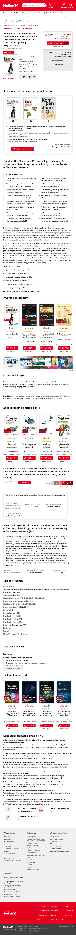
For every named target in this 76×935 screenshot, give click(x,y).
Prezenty (7, 851)
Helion (31, 62)
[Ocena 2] (27, 64)
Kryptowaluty (15, 634)
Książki (13, 13)
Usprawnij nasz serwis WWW (35, 855)
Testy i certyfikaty (9, 853)
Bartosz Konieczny (29, 451)
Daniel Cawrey (20, 130)
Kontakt (29, 867)
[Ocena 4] (32, 64)
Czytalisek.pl (68, 915)
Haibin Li (65, 719)
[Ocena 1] (25, 64)
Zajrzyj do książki (8, 78)
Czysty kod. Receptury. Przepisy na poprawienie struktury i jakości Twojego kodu (12, 447)
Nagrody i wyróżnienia (56, 848)
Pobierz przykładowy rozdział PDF (14, 625)
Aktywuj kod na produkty (11, 848)
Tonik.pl (70, 926)
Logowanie (7, 836)
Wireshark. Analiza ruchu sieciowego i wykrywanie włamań (29, 713)
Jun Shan (59, 719)
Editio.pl (67, 906)
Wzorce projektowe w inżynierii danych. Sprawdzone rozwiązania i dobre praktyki (29, 447)
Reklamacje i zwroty (33, 869)
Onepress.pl (42, 906)
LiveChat (29, 864)
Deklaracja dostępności (33, 848)
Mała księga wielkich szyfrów (64, 335)
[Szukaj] (44, 5)
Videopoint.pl (43, 915)
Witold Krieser (46, 719)
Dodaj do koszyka (23, 149)
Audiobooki (34, 13)
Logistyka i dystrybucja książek (13, 896)
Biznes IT (6, 634)
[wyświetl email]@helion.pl (39, 928)
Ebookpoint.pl (69, 910)
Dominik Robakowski (64, 339)
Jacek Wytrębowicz (33, 141)
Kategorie (6, 13)
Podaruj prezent (34, 21)
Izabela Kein (12, 719)
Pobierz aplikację (11, 21)
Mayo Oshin (42, 451)
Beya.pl (53, 915)
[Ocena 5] (34, 64)
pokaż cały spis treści (14, 668)
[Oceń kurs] (10, 482)
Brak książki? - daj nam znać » (28, 817)
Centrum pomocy (32, 836)
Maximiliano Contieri (12, 451)
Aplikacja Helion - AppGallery (12, 860)
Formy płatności (31, 852)
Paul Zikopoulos (68, 451)
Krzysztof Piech (13, 141)
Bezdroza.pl (54, 910)
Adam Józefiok (29, 719)
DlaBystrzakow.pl (44, 910)
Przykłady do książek (56, 846)
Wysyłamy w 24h (58, 46)
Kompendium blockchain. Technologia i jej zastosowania (28, 139)
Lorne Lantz (29, 57)
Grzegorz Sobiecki (22, 141)
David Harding (25, 136)
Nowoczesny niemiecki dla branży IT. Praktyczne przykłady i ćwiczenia (12, 714)
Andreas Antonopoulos (15, 136)
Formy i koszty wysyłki (33, 850)
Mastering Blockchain (12, 334)
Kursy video (24, 15)
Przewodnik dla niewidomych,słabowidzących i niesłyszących (36, 839)
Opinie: (28, 66)
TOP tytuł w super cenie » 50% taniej (17, 29)
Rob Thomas (60, 451)
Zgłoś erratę (7, 628)
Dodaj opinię (24, 482)
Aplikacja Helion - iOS (10, 858)
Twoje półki (7, 846)
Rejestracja (7, 839)
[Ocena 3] (29, 64)
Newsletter (30, 860)
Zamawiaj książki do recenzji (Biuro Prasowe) (12, 886)
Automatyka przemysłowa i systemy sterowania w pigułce (46, 714)
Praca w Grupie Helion (10, 894)
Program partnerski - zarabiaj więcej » (27, 809)
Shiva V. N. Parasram (46, 341)
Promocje (42, 13)
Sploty (41, 919)
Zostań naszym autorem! (57, 839)
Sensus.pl (54, 906)
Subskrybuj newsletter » (60, 809)
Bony (22, 21)
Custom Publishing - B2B (11, 892)
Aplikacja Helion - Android (11, 856)
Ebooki (18, 13)
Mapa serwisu (31, 862)
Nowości (49, 13)
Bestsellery (56, 13)
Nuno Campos (50, 451)
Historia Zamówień (9, 841)
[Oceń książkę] (30, 64)
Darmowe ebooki (64, 15)
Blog (28, 857)
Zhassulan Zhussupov (29, 341)
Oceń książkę (54, 841)
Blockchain (24, 634)
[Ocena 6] (36, 64)
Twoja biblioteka (8, 844)
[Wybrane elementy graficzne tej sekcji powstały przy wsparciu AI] (72, 370)
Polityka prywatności (33, 845)
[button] (71, 314)
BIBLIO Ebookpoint (9, 889)
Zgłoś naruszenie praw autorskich (59, 851)
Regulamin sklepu (32, 843)
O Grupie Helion (54, 836)
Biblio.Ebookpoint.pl (57, 919)
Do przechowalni (58, 65)
